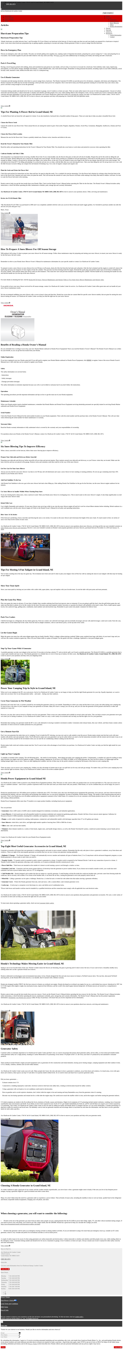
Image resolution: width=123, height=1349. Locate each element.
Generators (113, 19)
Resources (109, 33)
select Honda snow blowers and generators (14, 528)
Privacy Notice (5, 1297)
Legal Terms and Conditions (9, 1304)
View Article (5, 106)
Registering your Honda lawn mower (20, 997)
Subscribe (4, 1269)
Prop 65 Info (4, 1310)
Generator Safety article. (46, 903)
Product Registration (116, 26)
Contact (112, 37)
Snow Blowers (114, 23)
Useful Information (115, 35)
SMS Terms (4, 1307)
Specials (108, 30)
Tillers (112, 25)
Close (3, 1347)
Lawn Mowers (114, 21)
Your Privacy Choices (7, 1300)
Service (108, 28)
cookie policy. (79, 1317)
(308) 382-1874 (10, 4)
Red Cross (59, 55)
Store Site (7, 6)
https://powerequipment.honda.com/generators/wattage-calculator (20, 1224)
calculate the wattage (77, 94)
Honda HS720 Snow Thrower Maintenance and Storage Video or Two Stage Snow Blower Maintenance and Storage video (66, 280)
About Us (109, 32)
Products (108, 18)
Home (108, 16)
